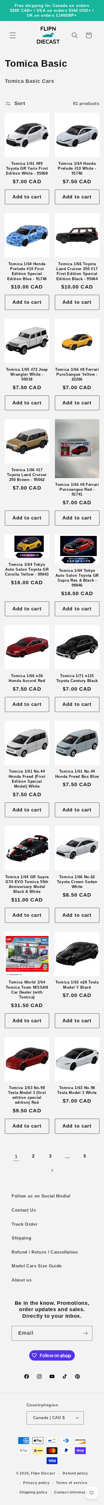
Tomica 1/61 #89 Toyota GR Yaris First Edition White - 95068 (27, 168)
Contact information (72, 1492)
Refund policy (75, 1473)
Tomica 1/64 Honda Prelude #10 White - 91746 (77, 168)
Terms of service (71, 1483)
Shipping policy (33, 1492)
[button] (13, 35)
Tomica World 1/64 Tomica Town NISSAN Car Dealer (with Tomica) (27, 989)
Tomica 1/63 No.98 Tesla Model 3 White (77, 1090)
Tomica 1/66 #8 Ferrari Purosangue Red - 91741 (77, 489)
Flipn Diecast (43, 1474)
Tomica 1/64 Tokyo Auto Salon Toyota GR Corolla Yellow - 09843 (27, 569)
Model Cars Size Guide (37, 1265)
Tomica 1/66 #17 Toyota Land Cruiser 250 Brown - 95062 (27, 475)
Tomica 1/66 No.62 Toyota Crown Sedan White (77, 882)
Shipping (21, 1237)
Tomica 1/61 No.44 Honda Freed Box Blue (77, 773)
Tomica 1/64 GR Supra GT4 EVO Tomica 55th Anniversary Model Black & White (27, 884)
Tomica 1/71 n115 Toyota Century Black (77, 678)
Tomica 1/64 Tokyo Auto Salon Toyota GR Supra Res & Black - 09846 (77, 577)
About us (21, 1279)
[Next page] (52, 1170)
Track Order (25, 1224)
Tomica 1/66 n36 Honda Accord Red (27, 678)
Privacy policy (36, 1483)
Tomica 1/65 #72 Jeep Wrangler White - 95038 (27, 374)
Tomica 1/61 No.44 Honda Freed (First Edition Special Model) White (27, 778)
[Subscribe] (85, 1333)
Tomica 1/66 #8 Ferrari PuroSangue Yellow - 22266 (77, 374)
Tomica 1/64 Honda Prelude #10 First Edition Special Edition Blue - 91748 (27, 271)
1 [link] (16, 1156)
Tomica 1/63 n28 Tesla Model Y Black (77, 984)
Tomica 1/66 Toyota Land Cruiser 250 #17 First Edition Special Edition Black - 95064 (77, 271)
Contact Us (24, 1210)
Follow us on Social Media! (41, 1195)
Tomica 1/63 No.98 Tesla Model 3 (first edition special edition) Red (27, 1095)
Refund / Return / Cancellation (45, 1252)
